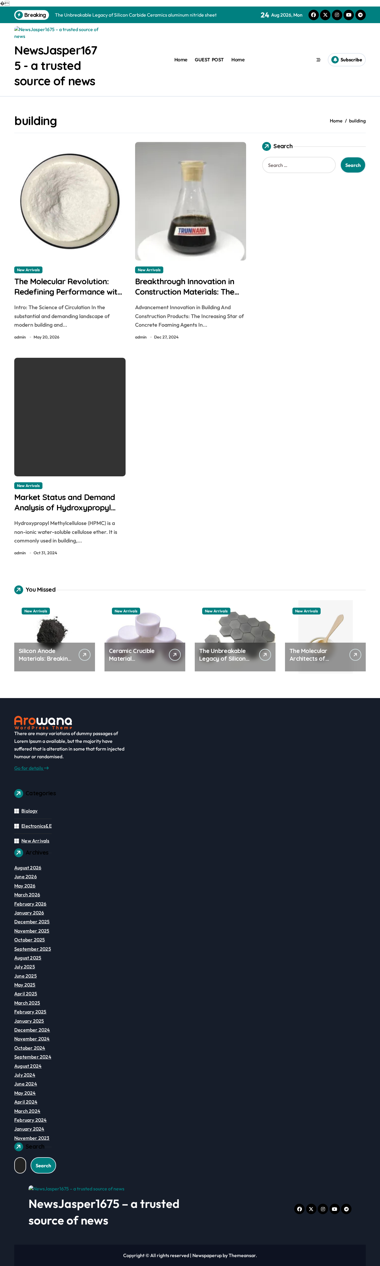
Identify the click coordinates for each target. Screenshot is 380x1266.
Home (180, 60)
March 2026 (27, 895)
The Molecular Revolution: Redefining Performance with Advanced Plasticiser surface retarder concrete (68, 296)
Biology (29, 811)
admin (20, 337)
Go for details (29, 768)
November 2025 (32, 931)
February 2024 (30, 1120)
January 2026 (29, 913)
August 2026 (27, 868)
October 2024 (29, 1048)
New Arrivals (28, 269)
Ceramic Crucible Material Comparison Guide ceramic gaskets (134, 662)
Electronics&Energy (42, 826)
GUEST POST (209, 60)
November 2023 (32, 1138)
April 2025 (25, 994)
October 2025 (29, 940)
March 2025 (27, 1003)
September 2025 (32, 949)
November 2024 (32, 1039)
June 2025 (25, 976)
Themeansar (242, 1255)
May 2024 (25, 1093)
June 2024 (25, 1084)
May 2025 (25, 985)
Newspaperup (207, 1255)
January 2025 (29, 1021)
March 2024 (27, 1111)
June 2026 (25, 876)
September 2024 (32, 1057)
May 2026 (25, 886)
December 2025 (32, 922)
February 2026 (30, 904)
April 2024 (25, 1102)
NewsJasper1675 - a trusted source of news (55, 65)
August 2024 (28, 1066)
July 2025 (24, 967)
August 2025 (27, 958)
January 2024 (29, 1129)
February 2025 (30, 1012)
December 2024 (32, 1030)
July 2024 (24, 1075)
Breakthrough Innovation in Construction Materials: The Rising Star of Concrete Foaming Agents (185, 296)
